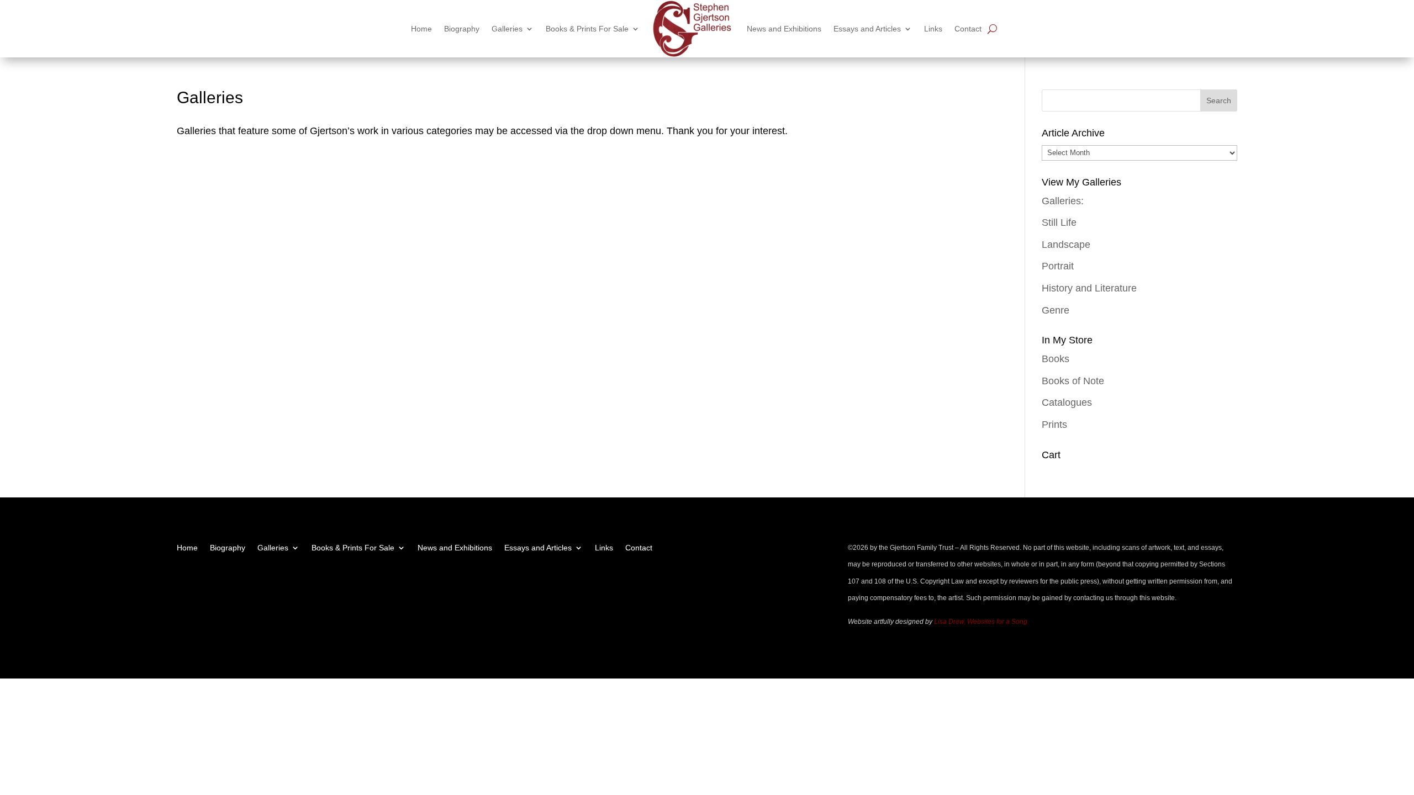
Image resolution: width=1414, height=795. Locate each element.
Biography (461, 28)
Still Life (1059, 222)
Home (421, 28)
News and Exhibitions (784, 28)
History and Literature (1089, 288)
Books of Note (1073, 380)
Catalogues (1067, 402)
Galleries (507, 28)
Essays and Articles (867, 28)
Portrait (1058, 266)
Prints (1054, 424)
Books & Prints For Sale (587, 28)
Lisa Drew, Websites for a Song (980, 622)
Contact (968, 28)
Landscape (1066, 244)
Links (933, 28)
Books (1055, 358)
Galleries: (1063, 200)
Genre (1055, 310)
